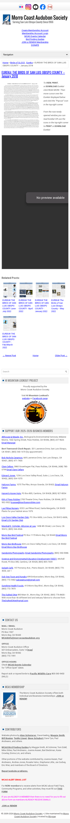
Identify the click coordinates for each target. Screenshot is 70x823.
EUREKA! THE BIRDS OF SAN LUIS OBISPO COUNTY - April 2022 (26, 306)
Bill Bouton (7, 738)
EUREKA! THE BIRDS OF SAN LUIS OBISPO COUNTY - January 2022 (42, 306)
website (26, 398)
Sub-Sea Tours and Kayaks (14, 576)
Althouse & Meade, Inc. (12, 437)
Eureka (29, 62)
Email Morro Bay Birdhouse (14, 547)
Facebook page (40, 398)
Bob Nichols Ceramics (12, 457)
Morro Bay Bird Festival (12, 535)
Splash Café (7, 568)
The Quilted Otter (9, 594)
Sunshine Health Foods (12, 585)
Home (5, 62)
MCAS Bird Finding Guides (15, 747)
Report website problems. (15, 771)
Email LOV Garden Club (12, 520)
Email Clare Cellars (15, 469)
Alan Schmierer (28, 735)
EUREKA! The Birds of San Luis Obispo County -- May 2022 (57, 306)
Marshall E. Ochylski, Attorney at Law (19, 526)
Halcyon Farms (9, 484)
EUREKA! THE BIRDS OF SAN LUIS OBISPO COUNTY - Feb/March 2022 (9, 341)
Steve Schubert (35, 738)
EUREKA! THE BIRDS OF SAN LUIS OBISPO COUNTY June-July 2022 (9, 306)
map (30, 650)
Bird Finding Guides (35, 39)
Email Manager (8, 443)
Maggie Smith (57, 735)
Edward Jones (8, 475)
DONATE (35, 45)
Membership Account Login (35, 33)
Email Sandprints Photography (39, 553)
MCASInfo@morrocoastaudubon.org (21, 638)
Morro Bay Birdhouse (11, 544)
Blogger (52, 816)
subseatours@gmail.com (28, 580)
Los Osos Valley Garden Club (15, 517)
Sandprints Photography (13, 553)
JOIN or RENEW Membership (35, 42)
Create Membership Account (35, 30)
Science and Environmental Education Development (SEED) (29, 559)
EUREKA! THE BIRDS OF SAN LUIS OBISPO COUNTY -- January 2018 (33, 74)
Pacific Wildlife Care (40, 673)
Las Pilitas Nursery (10, 508)
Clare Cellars (7, 466)
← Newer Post (9, 355)
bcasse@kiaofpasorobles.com (25, 502)
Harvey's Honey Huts (11, 493)
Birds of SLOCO (17, 62)
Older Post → (61, 355)
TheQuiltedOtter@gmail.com (15, 600)
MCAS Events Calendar (35, 36)
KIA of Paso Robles (11, 499)
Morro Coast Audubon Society (28, 813)
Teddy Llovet (20, 738)
